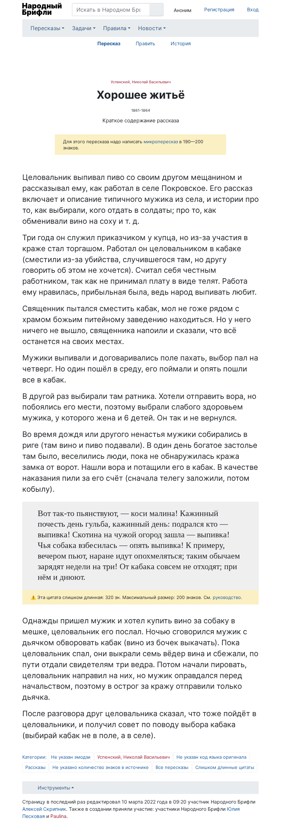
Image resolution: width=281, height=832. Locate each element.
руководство (227, 597)
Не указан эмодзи (70, 757)
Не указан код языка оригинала (211, 757)
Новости (150, 28)
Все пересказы (172, 767)
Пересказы (45, 28)
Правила (114, 28)
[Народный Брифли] (42, 9)
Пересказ (108, 43)
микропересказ (161, 141)
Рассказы (35, 767)
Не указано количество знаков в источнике (100, 767)
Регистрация (219, 9)
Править (145, 43)
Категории (33, 757)
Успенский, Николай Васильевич (141, 81)
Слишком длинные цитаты (224, 767)
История (181, 43)
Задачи (81, 28)
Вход (253, 9)
